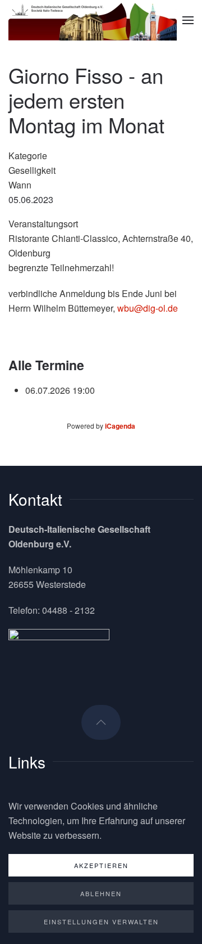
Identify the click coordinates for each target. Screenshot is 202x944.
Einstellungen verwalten (101, 921)
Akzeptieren (101, 865)
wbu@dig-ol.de (147, 308)
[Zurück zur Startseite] (92, 20)
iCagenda (120, 426)
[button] (188, 20)
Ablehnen (101, 893)
